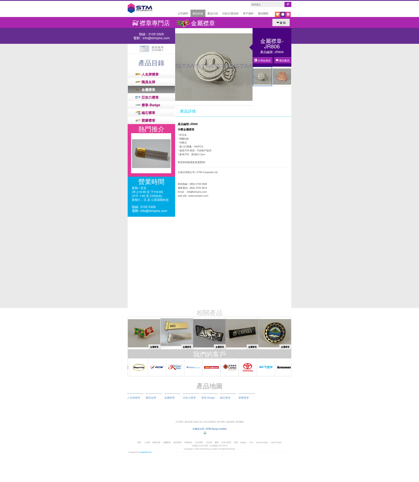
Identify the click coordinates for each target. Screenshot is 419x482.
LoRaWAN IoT (224, 452)
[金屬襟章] (144, 333)
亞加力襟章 (189, 397)
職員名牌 (151, 397)
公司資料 (183, 13)
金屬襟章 (169, 397)
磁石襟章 (225, 397)
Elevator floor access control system (234, 455)
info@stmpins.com (156, 37)
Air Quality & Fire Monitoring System (202, 452)
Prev (132, 153)
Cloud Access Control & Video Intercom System (264, 452)
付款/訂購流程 (230, 13)
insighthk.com (146, 452)
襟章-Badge (208, 397)
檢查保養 (230, 421)
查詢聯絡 (263, 13)
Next (170, 153)
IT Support (181, 452)
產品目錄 (197, 13)
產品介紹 (212, 13)
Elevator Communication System (204, 455)
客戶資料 (248, 13)
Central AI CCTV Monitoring (164, 452)
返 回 (282, 23)
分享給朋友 (264, 60)
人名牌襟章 (133, 397)
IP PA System (237, 452)
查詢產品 (284, 60)
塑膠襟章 (243, 397)
